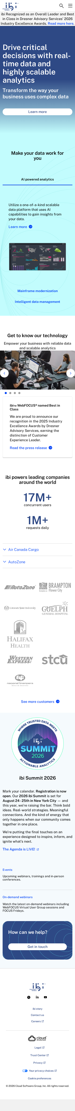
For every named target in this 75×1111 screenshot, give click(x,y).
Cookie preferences (39, 1078)
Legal (38, 1047)
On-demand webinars (18, 897)
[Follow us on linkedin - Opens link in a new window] (37, 997)
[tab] (37, 179)
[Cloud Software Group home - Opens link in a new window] (37, 1038)
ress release (28, 448)
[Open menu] (70, 6)
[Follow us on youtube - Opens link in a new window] (45, 997)
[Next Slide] (70, 373)
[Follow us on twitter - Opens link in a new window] (29, 997)
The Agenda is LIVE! (19, 849)
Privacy (38, 1062)
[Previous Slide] (4, 373)
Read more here (60, 23)
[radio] (6, 393)
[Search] (62, 6)
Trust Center (38, 1055)
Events (7, 869)
